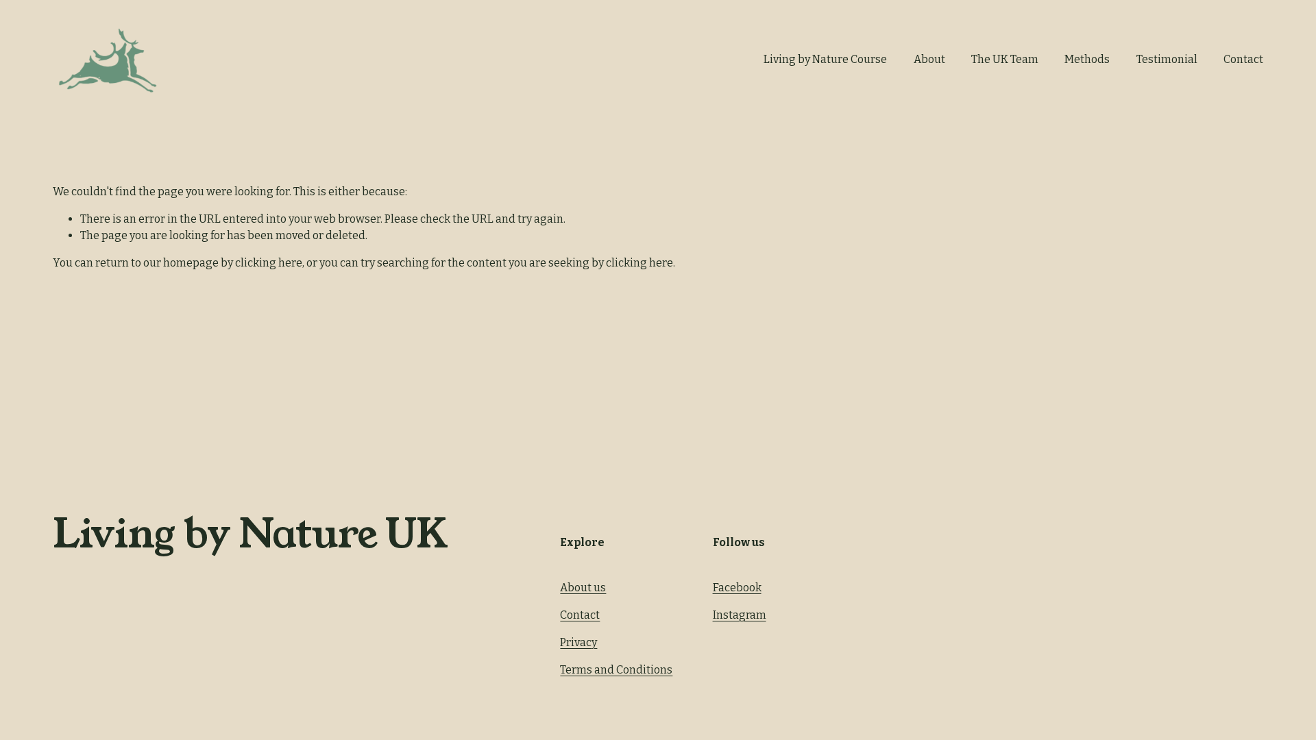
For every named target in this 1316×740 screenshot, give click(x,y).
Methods (1087, 59)
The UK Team (1004, 59)
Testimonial (1166, 59)
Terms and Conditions (616, 669)
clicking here (268, 262)
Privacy (578, 642)
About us (583, 587)
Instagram (739, 614)
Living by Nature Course (825, 59)
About (929, 59)
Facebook (737, 587)
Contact (1243, 59)
